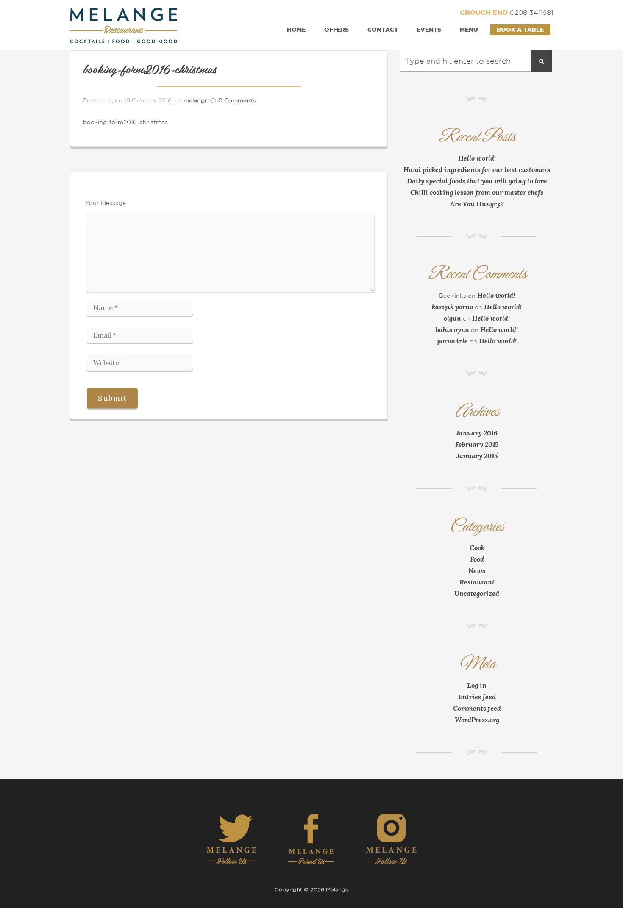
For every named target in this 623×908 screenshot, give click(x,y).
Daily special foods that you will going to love (477, 181)
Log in (477, 685)
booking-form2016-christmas (150, 70)
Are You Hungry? (477, 203)
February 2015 (476, 444)
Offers (336, 29)
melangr (195, 100)
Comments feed (477, 708)
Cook (477, 547)
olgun (452, 318)
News (476, 570)
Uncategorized (476, 593)
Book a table (520, 29)
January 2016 (477, 433)
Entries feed (477, 696)
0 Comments (237, 100)
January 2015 (477, 455)
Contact (382, 29)
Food (477, 559)
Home (296, 29)
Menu (469, 29)
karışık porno (452, 306)
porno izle (452, 341)
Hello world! (477, 158)
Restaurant (477, 582)
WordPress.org (477, 719)
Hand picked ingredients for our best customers (476, 169)
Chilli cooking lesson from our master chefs (476, 192)
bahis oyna (452, 329)
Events (429, 29)
